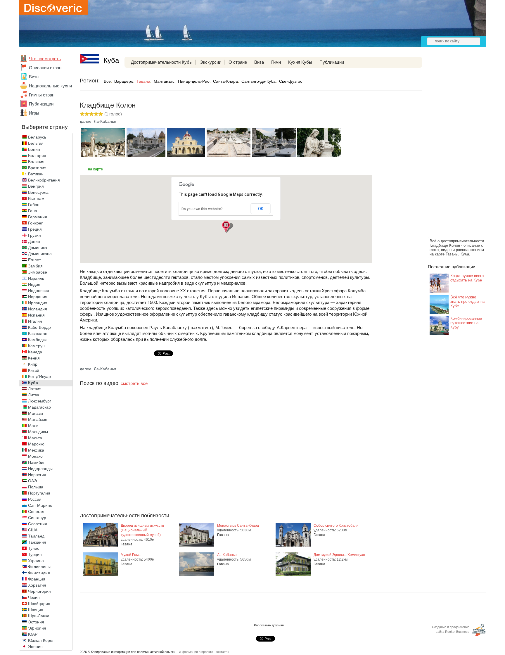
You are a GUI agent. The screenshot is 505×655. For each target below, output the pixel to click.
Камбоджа (38, 339)
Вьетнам (36, 198)
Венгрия (36, 186)
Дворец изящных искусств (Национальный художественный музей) (142, 530)
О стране (238, 62)
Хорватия (37, 585)
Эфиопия (37, 628)
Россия (34, 499)
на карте (95, 169)
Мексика (36, 450)
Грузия (34, 235)
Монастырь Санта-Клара (238, 525)
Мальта (35, 437)
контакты (222, 652)
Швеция (35, 609)
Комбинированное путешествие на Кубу (466, 322)
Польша (35, 487)
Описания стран (45, 67)
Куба (33, 382)
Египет (34, 259)
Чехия (34, 597)
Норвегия (37, 474)
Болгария (37, 155)
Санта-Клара (225, 81)
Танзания (37, 542)
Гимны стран (41, 94)
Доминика (37, 247)
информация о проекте (196, 652)
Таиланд (36, 536)
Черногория (39, 591)
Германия (37, 217)
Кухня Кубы (300, 62)
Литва (33, 395)
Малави (35, 413)
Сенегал (36, 511)
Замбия (35, 266)
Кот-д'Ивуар (39, 376)
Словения (37, 523)
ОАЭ (32, 480)
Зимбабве (37, 272)
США (32, 530)
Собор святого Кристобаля (336, 525)
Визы (34, 76)
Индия (34, 284)
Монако (35, 456)
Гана (32, 210)
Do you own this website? (202, 209)
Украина (36, 560)
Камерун (36, 345)
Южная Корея (41, 640)
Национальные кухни (50, 85)
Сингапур (37, 517)
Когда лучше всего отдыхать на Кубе (467, 278)
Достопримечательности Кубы (162, 62)
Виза (259, 62)
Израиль (36, 278)
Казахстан (37, 333)
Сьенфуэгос (290, 81)
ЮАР (32, 634)
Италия (35, 321)
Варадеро (123, 81)
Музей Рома (131, 555)
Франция (36, 579)
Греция (35, 229)
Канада (35, 352)
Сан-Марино (40, 505)
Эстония (36, 622)
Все (107, 81)
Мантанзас (164, 81)
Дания (34, 241)
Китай (33, 370)
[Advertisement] (451, 148)
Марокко (36, 444)
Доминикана (40, 253)
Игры (34, 112)
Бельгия (36, 143)
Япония (35, 646)
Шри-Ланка (38, 615)
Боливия (36, 161)
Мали (33, 425)
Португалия (39, 493)
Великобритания (44, 180)
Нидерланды (40, 468)
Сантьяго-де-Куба (258, 81)
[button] (225, 227)
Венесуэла (38, 192)
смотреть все (134, 383)
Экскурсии (210, 62)
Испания (36, 315)
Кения (34, 358)
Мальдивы (38, 431)
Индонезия (38, 290)
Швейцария (39, 603)
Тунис (33, 548)
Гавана (143, 81)
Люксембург (39, 401)
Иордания (37, 296)
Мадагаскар (39, 407)
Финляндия (39, 573)
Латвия (34, 388)
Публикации (41, 103)
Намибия (37, 462)
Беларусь (37, 137)
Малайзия (37, 419)
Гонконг (35, 223)
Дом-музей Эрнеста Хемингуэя (339, 555)
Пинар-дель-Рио (194, 81)
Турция (35, 554)
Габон (33, 204)
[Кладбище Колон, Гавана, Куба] (103, 155)
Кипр (32, 364)
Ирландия (37, 302)
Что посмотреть (45, 58)
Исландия (37, 309)
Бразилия (37, 167)
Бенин (34, 149)
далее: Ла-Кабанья (98, 121)
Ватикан (36, 174)
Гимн (276, 62)
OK (260, 208)
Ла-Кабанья (227, 555)
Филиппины (39, 566)
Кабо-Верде (39, 327)
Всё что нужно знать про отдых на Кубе (467, 301)
